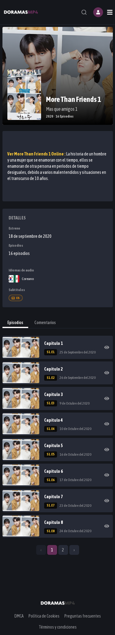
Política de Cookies (44, 616)
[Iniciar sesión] (98, 12)
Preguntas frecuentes (82, 616)
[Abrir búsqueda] (84, 12)
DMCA (19, 616)
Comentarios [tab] (45, 322)
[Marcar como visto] (107, 347)
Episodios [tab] (15, 322)
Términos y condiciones (58, 627)
